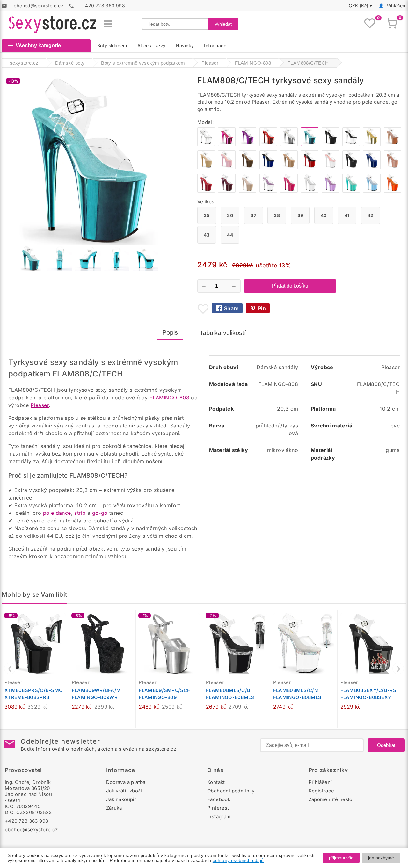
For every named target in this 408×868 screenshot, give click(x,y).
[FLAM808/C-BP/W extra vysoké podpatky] (330, 167)
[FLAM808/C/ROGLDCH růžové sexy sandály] (392, 144)
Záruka (114, 808)
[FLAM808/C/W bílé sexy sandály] (309, 191)
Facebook (218, 799)
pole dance (57, 513)
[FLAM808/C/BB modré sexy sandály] (372, 191)
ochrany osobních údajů (238, 860)
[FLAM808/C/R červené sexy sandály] (206, 191)
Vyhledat (223, 23)
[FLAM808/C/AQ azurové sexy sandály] (351, 191)
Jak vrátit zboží (124, 791)
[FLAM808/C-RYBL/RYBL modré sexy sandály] (372, 167)
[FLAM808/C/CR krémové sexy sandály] (206, 167)
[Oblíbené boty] (369, 24)
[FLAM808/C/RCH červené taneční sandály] (268, 144)
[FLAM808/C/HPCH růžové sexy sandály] (227, 144)
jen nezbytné (381, 857)
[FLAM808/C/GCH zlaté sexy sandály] (372, 144)
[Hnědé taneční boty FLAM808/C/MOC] (247, 167)
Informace (215, 45)
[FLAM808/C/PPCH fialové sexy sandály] (247, 144)
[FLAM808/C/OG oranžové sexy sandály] (392, 191)
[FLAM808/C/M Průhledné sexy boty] (206, 144)
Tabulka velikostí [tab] (223, 332)
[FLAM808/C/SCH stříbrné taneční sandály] (289, 144)
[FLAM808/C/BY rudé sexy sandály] (227, 191)
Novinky (185, 45)
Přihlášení (395, 5)
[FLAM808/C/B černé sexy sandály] (330, 144)
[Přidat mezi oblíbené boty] (203, 309)
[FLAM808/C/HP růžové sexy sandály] (289, 191)
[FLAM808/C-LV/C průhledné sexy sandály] (268, 191)
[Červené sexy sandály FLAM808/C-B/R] (309, 167)
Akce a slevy (151, 45)
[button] (65, 618)
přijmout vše (341, 857)
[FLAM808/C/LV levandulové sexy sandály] (330, 191)
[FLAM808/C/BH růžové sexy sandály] (392, 167)
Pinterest (218, 808)
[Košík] (391, 24)
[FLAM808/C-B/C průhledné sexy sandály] (351, 144)
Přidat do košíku (290, 285)
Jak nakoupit (121, 799)
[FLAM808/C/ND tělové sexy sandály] (247, 191)
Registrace (321, 791)
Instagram (219, 816)
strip (79, 513)
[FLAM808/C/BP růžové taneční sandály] (227, 167)
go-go (100, 513)
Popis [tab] (170, 332)
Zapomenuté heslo (331, 799)
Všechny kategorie (38, 45)
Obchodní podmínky (231, 791)
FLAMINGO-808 (169, 397)
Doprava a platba (126, 782)
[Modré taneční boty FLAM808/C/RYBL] (268, 167)
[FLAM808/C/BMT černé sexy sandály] (351, 167)
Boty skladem (112, 45)
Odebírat (386, 745)
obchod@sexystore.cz (31, 830)
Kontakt (216, 782)
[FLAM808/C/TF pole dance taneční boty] (289, 167)
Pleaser (40, 405)
